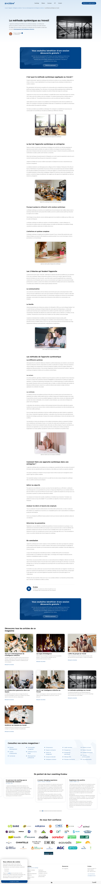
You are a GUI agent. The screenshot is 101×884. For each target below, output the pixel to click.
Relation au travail (86, 747)
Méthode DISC (67, 757)
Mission (43, 3)
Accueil (6, 8)
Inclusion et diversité (50, 757)
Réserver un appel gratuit (89, 3)
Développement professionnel (31, 756)
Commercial (12, 756)
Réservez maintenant (50, 65)
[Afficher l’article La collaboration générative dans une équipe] (19, 685)
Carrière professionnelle (13, 752)
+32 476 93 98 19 (91, 874)
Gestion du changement (49, 753)
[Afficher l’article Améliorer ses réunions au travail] (19, 718)
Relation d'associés (86, 750)
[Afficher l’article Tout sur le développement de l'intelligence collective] (19, 649)
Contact (60, 3)
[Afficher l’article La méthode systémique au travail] (82, 684)
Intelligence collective (17, 8)
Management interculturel (67, 753)
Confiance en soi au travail (32, 752)
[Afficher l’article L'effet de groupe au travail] (82, 647)
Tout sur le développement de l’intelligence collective (33, 8)
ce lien (9, 873)
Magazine (10, 8)
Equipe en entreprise (51, 750)
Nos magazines (65, 868)
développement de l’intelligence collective (24, 29)
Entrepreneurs (49, 747)
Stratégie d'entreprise (87, 752)
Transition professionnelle (86, 756)
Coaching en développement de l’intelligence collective (42, 872)
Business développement (13, 748)
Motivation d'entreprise (69, 759)
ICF (55, 3)
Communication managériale (31, 748)
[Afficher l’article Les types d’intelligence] (50, 648)
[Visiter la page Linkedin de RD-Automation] (51, 882)
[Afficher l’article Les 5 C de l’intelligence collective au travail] (50, 685)
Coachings (36, 3)
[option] (19, 790)
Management (67, 750)
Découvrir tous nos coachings (32, 867)
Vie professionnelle (86, 759)
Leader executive (68, 747)
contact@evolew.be (91, 875)
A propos (49, 3)
